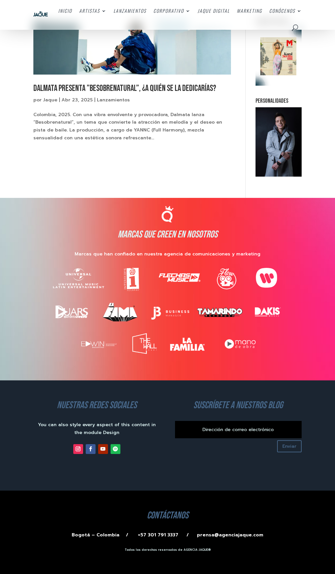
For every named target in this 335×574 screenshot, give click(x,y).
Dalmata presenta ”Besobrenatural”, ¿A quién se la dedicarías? (124, 88)
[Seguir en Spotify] (115, 449)
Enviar (289, 446)
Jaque (50, 99)
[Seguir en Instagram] (78, 449)
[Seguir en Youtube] (103, 449)
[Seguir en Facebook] (91, 449)
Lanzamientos (113, 99)
